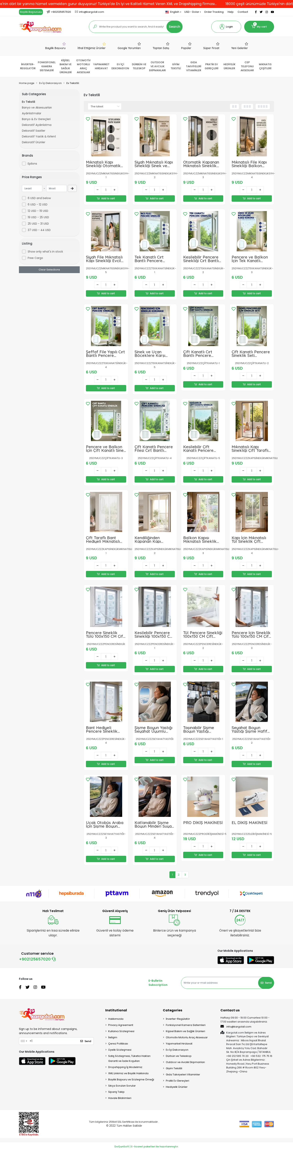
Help (231, 12)
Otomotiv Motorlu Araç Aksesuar (187, 1037)
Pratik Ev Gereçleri (177, 1081)
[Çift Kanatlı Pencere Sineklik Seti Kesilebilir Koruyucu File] (252, 326)
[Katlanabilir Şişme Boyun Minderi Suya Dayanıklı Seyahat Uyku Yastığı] (155, 797)
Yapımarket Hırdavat (179, 1043)
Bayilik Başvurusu (31, 12)
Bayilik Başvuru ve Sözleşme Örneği (131, 1079)
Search (174, 26)
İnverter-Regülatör (178, 1019)
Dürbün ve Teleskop (179, 1056)
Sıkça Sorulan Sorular (122, 1086)
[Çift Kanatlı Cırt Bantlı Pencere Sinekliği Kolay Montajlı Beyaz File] (203, 326)
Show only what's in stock (45, 252)
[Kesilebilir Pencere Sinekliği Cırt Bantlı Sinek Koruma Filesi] (203, 231)
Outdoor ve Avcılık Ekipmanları (185, 1062)
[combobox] (23, 1041)
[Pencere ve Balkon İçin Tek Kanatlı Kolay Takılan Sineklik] (252, 231)
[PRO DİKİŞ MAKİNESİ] (203, 797)
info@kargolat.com (238, 1027)
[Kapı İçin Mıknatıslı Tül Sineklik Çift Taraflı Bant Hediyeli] (252, 512)
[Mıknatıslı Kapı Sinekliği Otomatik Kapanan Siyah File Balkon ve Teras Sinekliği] (106, 136)
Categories (172, 1010)
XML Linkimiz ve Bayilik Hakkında (128, 1073)
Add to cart (108, 198)
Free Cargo (35, 258)
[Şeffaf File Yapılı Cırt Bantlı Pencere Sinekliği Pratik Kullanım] (106, 326)
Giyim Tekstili (174, 1068)
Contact (243, 12)
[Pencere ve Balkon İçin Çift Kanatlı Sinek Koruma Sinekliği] (106, 421)
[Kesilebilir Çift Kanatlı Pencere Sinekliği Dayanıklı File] (203, 421)
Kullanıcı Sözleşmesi (121, 1031)
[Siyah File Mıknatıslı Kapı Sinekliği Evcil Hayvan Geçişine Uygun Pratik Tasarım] (106, 231)
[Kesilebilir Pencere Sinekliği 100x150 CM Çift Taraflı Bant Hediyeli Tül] (155, 607)
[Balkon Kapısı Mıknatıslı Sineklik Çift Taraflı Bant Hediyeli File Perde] (203, 512)
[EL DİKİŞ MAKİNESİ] (252, 797)
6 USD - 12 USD (37, 204)
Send (268, 983)
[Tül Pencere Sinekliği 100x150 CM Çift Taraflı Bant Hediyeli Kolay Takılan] (203, 607)
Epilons (32, 164)
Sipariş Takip (116, 1092)
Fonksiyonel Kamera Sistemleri (185, 1025)
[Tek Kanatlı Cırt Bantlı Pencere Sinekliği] (155, 231)
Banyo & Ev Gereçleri (36, 119)
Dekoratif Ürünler (33, 142)
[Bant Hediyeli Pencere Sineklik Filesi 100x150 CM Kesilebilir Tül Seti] (106, 702)
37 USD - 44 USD (39, 230)
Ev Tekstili (28, 102)
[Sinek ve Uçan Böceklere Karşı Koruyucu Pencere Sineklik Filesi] (155, 326)
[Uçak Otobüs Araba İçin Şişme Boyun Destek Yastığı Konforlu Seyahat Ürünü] (106, 797)
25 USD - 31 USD (38, 224)
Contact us (230, 1010)
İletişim (112, 1037)
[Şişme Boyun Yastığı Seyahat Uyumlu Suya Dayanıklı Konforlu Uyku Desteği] (155, 702)
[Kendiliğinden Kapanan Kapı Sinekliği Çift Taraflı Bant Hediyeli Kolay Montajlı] (155, 512)
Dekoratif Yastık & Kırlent (39, 136)
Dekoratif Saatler (33, 131)
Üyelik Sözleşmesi (119, 1050)
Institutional (116, 1010)
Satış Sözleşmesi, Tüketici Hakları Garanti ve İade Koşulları (129, 1058)
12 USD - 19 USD (38, 211)
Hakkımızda (115, 1019)
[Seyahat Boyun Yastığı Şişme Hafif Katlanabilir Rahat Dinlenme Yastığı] (252, 702)
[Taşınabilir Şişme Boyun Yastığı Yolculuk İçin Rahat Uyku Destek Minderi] (203, 702)
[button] (226, 27)
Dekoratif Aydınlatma (36, 125)
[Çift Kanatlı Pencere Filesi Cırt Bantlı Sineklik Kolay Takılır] (155, 421)
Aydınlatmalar (31, 113)
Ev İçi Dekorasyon (177, 1050)
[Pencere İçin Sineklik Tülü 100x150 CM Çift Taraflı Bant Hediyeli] (252, 607)
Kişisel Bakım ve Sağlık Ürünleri (185, 1031)
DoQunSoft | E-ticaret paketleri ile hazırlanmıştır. (146, 1146)
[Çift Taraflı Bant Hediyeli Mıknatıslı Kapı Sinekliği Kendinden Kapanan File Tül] (106, 512)
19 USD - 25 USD (38, 217)
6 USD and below (39, 198)
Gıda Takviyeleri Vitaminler (183, 1074)
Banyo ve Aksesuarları (37, 108)
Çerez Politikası (118, 1043)
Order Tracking (214, 12)
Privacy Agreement (120, 1025)
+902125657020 (35, 959)
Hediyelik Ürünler (177, 1087)
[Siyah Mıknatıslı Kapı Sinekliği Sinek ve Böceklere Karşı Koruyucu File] (155, 136)
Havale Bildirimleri (119, 1098)
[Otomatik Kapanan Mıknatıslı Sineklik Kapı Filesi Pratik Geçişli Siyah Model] (203, 136)
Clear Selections (49, 269)
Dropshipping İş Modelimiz (125, 1067)
